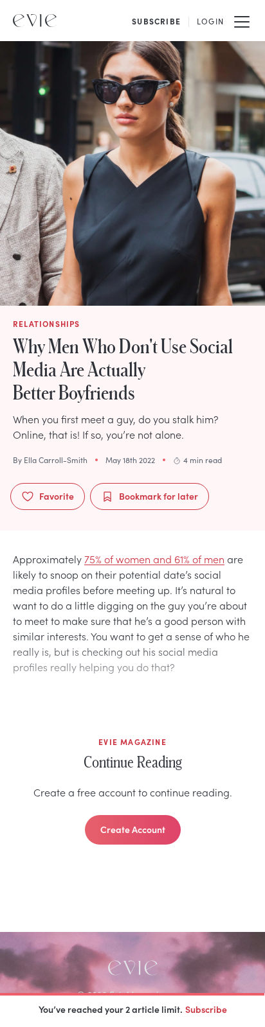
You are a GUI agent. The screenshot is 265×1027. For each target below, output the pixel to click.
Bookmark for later (158, 495)
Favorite (56, 495)
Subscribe (206, 1009)
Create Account (132, 829)
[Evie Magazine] (35, 20)
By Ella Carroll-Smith (50, 460)
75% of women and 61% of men (154, 559)
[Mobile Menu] (242, 20)
